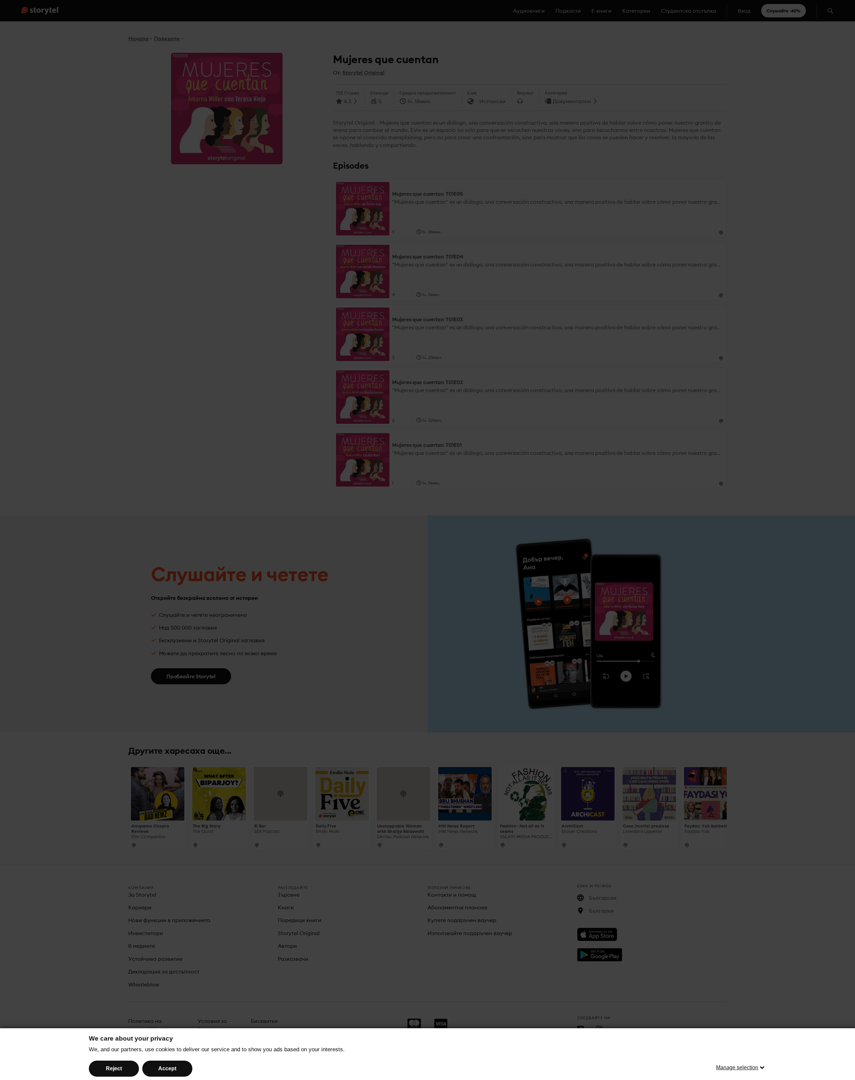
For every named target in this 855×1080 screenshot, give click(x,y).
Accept (167, 1068)
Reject (114, 1068)
